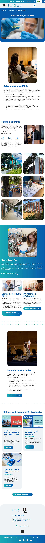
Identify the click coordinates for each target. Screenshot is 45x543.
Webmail (28, 1)
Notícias (12, 1)
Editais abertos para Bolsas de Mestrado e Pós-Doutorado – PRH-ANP (11, 433)
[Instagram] (24, 540)
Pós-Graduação (11, 10)
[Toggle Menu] (34, 5)
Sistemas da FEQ (20, 1)
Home (4, 10)
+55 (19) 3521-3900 (18, 515)
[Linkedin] (27, 540)
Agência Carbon (37, 537)
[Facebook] (20, 540)
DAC (34, 1)
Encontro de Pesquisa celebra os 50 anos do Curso (11, 471)
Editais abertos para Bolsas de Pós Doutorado (32, 432)
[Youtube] (31, 540)
